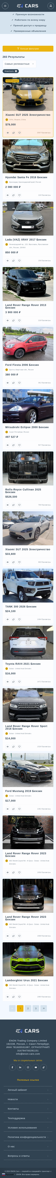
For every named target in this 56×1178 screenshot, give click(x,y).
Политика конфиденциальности (27, 1137)
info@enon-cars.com (28, 1054)
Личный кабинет (17, 1090)
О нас (11, 1146)
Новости (13, 1099)
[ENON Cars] (28, 6)
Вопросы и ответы (19, 1156)
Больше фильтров (29, 49)
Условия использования (22, 1127)
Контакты (13, 1108)
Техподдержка (16, 1118)
